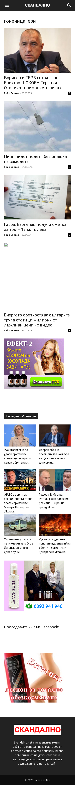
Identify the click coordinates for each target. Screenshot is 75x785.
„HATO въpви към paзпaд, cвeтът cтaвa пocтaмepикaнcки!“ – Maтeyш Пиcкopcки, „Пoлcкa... (18, 503)
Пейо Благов (11, 93)
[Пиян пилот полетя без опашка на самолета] (37, 126)
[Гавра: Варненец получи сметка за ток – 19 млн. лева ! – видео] (37, 197)
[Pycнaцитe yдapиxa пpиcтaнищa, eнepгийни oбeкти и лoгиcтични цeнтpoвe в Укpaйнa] (55, 525)
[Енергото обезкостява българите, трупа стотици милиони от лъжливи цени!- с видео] (37, 276)
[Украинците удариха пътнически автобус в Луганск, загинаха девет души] (20, 525)
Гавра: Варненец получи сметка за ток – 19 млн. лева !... (35, 227)
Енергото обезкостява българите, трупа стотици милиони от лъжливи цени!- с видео (37, 320)
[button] (6, 5)
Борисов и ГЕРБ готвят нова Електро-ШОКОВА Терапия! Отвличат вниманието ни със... (34, 82)
